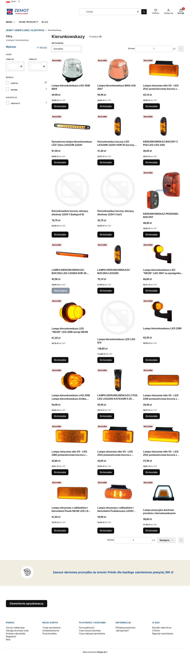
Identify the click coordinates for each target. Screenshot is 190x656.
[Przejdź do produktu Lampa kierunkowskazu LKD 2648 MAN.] (72, 70)
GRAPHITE (15, 104)
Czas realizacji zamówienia (92, 633)
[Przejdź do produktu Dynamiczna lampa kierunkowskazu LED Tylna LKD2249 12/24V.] (72, 126)
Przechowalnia (49, 633)
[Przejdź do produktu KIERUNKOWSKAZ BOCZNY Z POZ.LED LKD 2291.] (163, 126)
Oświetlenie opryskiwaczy (26, 603)
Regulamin (11, 636)
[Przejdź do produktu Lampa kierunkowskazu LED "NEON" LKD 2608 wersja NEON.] (72, 312)
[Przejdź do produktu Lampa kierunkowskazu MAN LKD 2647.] (117, 70)
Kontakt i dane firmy (161, 627)
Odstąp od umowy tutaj (17, 630)
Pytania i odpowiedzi (15, 633)
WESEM (14, 90)
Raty (8, 639)
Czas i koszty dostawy (90, 630)
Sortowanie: (58, 43)
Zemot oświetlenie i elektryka (25, 30)
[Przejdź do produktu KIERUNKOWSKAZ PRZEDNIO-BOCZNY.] (163, 190)
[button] (144, 11)
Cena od (10, 59)
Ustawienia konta (50, 630)
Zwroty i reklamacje (15, 627)
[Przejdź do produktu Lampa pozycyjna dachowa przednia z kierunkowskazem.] (163, 493)
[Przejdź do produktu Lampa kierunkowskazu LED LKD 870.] (117, 317)
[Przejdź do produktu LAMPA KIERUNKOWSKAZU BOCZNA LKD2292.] (117, 254)
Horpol (14, 83)
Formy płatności (86, 627)
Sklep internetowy (94, 652)
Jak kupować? (122, 630)
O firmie (156, 630)
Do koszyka (60, 106)
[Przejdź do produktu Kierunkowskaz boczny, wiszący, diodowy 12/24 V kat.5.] (117, 189)
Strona (131, 48)
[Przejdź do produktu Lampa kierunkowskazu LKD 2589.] (163, 312)
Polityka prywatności (126, 627)
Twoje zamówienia (51, 627)
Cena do (33, 59)
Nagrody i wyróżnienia (162, 633)
